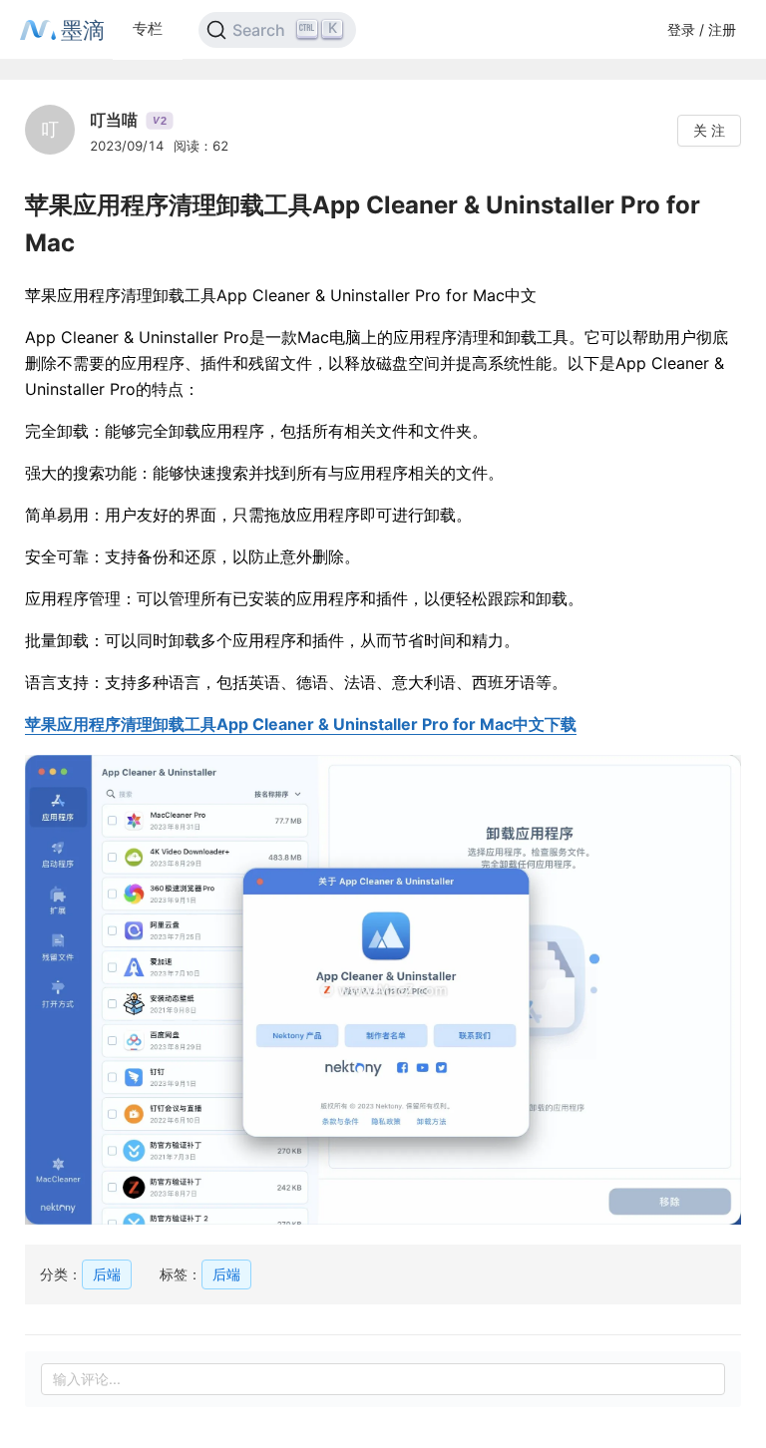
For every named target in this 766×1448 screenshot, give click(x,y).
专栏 (148, 28)
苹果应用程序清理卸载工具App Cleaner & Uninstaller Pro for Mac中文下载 (300, 724)
